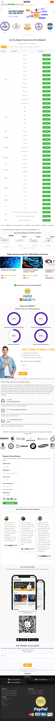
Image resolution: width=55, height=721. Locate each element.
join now (38, 229)
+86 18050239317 (21, 5)
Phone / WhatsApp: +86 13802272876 (36, 692)
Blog (3, 701)
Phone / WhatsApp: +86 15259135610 (9, 693)
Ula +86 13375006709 (15, 679)
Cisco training (4, 700)
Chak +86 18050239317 (42, 679)
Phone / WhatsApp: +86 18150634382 (9, 692)
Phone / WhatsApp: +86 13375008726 (36, 693)
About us (3, 703)
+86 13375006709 (13, 5)
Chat (52, 1)
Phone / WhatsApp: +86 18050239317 (36, 690)
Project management (6, 698)
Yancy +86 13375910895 (15, 682)
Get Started (27, 673)
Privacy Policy (5, 704)
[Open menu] (2, 2)
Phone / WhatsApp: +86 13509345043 (9, 695)
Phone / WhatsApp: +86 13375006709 (9, 690)
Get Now (46, 55)
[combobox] (4, 473)
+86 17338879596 (30, 5)
